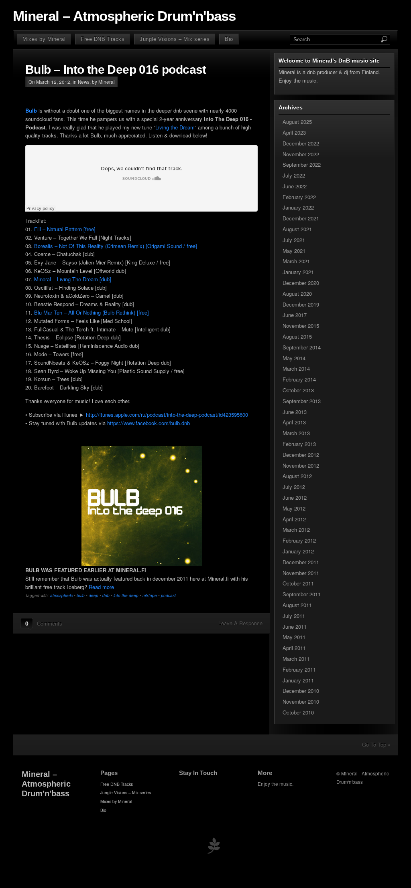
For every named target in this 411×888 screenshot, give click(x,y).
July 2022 (294, 175)
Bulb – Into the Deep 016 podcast (115, 69)
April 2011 (294, 648)
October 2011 (298, 583)
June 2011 (295, 626)
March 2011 (296, 658)
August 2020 (297, 293)
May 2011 (294, 637)
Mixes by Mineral (43, 39)
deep (93, 595)
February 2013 (299, 444)
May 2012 (294, 508)
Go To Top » (376, 744)
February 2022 (299, 197)
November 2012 (301, 465)
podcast (168, 595)
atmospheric (61, 595)
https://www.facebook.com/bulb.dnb (148, 423)
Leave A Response (240, 623)
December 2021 (301, 218)
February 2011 (299, 669)
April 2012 (294, 519)
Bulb (31, 110)
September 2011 (302, 594)
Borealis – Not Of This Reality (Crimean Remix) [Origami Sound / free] (115, 246)
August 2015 (297, 336)
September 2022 (302, 164)
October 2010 (298, 712)
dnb (106, 595)
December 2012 (301, 454)
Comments (49, 623)
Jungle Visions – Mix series (175, 39)
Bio (229, 39)
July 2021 (294, 240)
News (84, 82)
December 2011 (301, 562)
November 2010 (301, 701)
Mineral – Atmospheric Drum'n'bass (124, 16)
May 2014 (294, 358)
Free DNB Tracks (102, 39)
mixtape (149, 595)
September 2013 (302, 401)
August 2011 (297, 605)
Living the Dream (175, 127)
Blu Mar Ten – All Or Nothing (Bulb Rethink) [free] (91, 312)
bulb (81, 595)
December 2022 (301, 143)
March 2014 (296, 368)
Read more (101, 587)
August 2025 (297, 121)
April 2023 (294, 132)
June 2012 (295, 497)
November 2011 (301, 573)
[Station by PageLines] (213, 847)
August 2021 (297, 229)
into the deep (126, 595)
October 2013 (298, 390)
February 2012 (299, 540)
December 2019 (301, 304)
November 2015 (301, 325)
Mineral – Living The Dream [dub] (72, 279)
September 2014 (302, 347)
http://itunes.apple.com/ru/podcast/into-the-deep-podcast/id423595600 (167, 414)
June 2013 (295, 412)
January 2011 (298, 680)
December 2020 (301, 283)
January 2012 (298, 551)
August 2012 (297, 476)
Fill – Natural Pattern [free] (65, 229)
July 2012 (294, 486)
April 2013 (294, 422)
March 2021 (296, 261)
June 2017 (295, 315)
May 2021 (294, 250)
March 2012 (296, 529)
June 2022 (295, 186)
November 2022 (301, 154)
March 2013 (296, 433)
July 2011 (294, 616)
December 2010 (301, 690)
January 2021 (298, 272)
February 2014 (299, 379)
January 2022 (298, 207)
